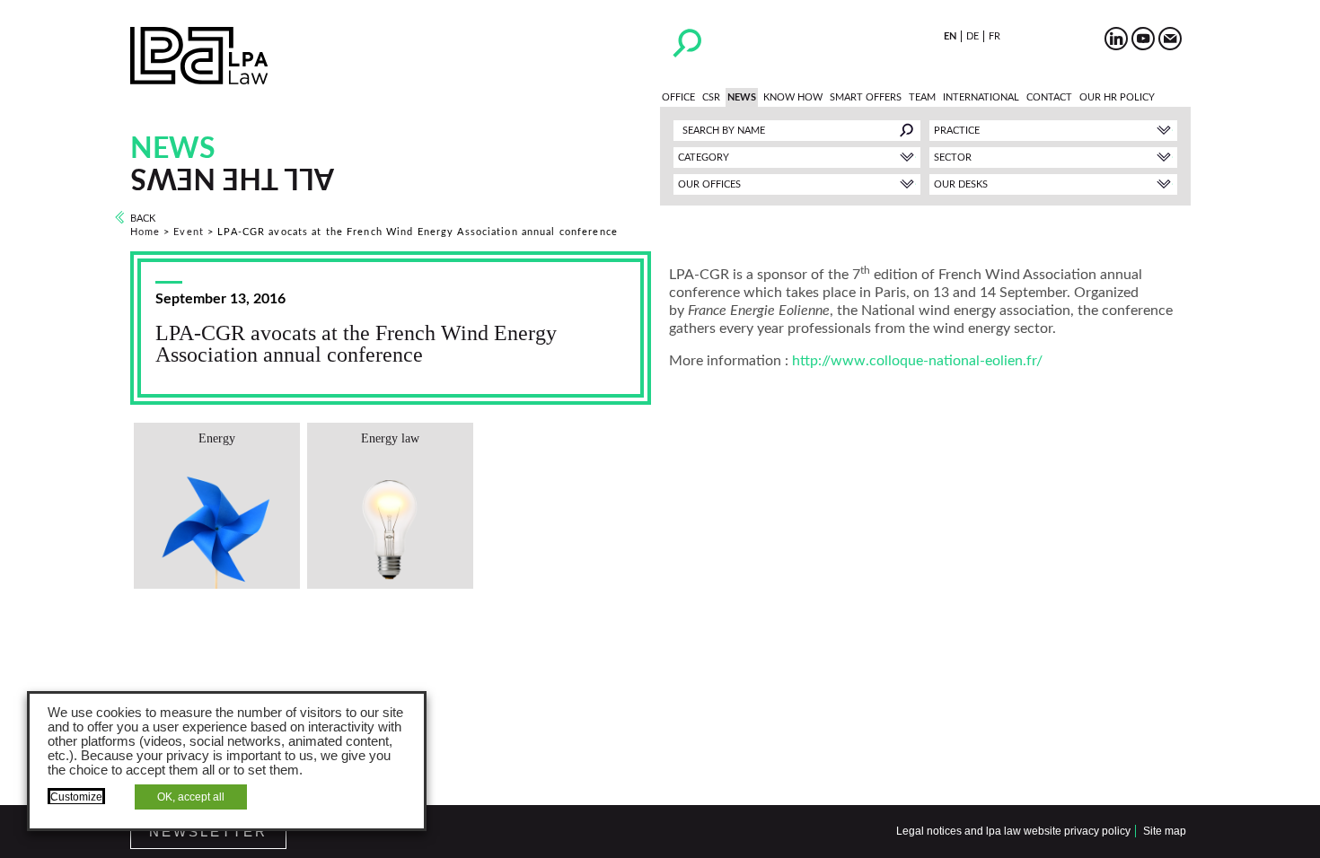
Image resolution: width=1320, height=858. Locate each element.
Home (145, 232)
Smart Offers (866, 97)
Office (678, 97)
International (981, 97)
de (972, 36)
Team (922, 97)
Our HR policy (1117, 97)
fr (994, 36)
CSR (711, 97)
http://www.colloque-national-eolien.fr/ (917, 361)
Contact (1049, 97)
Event (188, 232)
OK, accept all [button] (190, 797)
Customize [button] (76, 797)
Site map (1164, 831)
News (741, 97)
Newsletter (208, 831)
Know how (793, 97)
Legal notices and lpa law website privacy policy (1013, 831)
